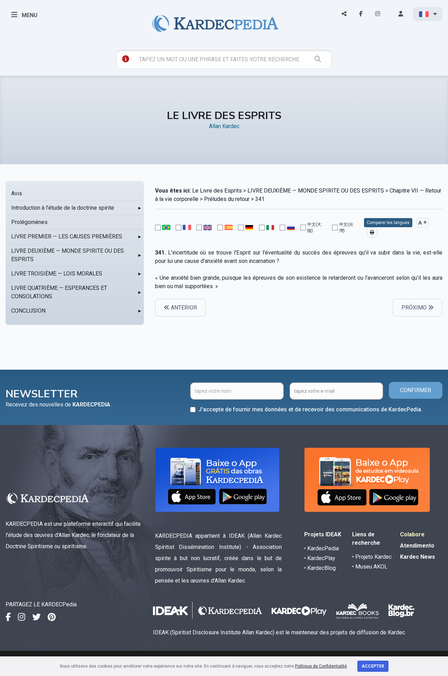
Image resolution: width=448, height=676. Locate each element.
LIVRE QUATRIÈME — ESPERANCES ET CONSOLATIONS (59, 292)
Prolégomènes (29, 222)
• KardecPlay (319, 558)
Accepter (373, 666)
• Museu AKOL (369, 566)
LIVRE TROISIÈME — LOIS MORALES (56, 273)
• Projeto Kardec (372, 556)
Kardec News (417, 556)
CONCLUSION (28, 310)
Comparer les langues (388, 222)
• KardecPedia (321, 548)
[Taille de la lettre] (422, 223)
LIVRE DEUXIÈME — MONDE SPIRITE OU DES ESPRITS (67, 255)
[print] (372, 232)
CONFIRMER (415, 390)
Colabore (412, 534)
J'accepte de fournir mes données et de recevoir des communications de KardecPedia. (310, 409)
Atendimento (417, 545)
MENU (28, 15)
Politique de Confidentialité (321, 666)
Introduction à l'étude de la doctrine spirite (62, 207)
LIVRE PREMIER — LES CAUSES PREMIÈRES (66, 236)
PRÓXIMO (414, 307)
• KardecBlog (320, 568)
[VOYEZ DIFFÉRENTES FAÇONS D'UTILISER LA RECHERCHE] (125, 59)
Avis (16, 193)
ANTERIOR (183, 307)
